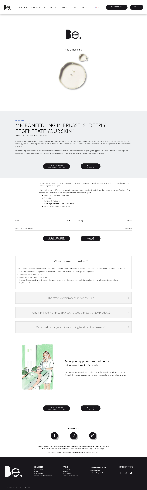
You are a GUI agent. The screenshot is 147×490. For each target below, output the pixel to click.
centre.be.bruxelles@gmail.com (43, 475)
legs (91, 449)
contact (86, 7)
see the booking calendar (97, 473)
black (83, 446)
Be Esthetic (20, 7)
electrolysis (89, 452)
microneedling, (66, 452)
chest (48, 449)
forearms (78, 449)
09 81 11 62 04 (69, 474)
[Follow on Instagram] (73, 435)
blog (75, 7)
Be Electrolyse (50, 7)
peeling (59, 452)
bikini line (85, 449)
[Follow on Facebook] (54, 435)
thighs (102, 449)
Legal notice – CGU (25, 488)
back (59, 449)
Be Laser (34, 7)
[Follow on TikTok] (92, 435)
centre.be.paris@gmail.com (70, 475)
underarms (65, 449)
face (43, 449)
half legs (96, 449)
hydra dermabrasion (77, 452)
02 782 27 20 (136, 8)
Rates (64, 7)
